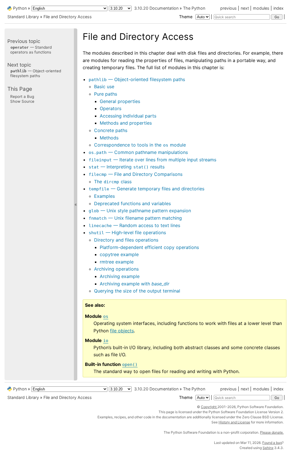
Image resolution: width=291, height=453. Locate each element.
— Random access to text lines (134, 225)
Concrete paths (110, 130)
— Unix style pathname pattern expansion (140, 210)
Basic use (104, 86)
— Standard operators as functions (31, 49)
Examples (104, 196)
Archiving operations (116, 269)
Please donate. (272, 432)
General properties (120, 101)
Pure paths (105, 94)
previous (228, 8)
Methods (109, 138)
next (245, 8)
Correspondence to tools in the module (140, 145)
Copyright (209, 407)
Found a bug (272, 442)
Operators (110, 108)
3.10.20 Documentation (156, 8)
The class (113, 181)
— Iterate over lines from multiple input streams (152, 159)
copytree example (119, 254)
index (278, 8)
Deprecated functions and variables (132, 203)
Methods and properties (126, 123)
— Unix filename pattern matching (135, 218)
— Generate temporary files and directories (146, 189)
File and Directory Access (67, 16)
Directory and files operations (126, 240)
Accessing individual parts (128, 116)
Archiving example (120, 276)
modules (261, 8)
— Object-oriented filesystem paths (137, 79)
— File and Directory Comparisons (135, 174)
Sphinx (268, 448)
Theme (186, 16)
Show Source (22, 101)
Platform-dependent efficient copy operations (149, 247)
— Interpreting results (127, 167)
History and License (234, 422)
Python (20, 8)
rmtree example (117, 262)
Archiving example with (134, 284)
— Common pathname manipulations (138, 152)
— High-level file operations (127, 232)
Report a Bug (22, 96)
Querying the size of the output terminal (137, 291)
